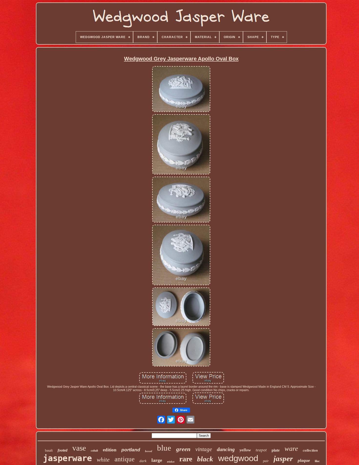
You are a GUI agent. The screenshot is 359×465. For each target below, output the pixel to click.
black (205, 459)
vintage (203, 449)
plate (276, 450)
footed (62, 450)
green (183, 449)
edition (109, 449)
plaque (304, 460)
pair (266, 461)
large (156, 460)
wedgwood (238, 458)
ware (291, 448)
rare (185, 459)
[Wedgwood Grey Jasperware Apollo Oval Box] (181, 89)
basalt (49, 450)
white (103, 459)
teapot (261, 450)
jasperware (67, 458)
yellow (245, 450)
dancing (226, 449)
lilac (317, 461)
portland (130, 449)
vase (79, 448)
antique (125, 459)
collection (310, 450)
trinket (170, 461)
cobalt (94, 450)
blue (164, 448)
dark (143, 461)
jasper (283, 458)
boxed (148, 451)
